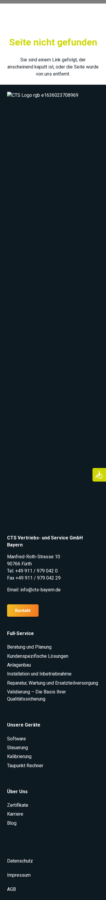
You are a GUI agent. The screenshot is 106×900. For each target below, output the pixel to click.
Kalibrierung (19, 756)
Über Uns (17, 791)
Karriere (15, 814)
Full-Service (20, 633)
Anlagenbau (19, 665)
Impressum (19, 875)
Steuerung (17, 747)
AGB (11, 889)
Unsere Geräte (23, 725)
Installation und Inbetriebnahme (39, 674)
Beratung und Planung (29, 647)
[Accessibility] (99, 475)
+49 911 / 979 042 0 (36, 571)
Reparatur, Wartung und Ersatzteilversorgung (52, 683)
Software (16, 739)
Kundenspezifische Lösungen (37, 656)
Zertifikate (17, 805)
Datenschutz (20, 861)
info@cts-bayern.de (40, 590)
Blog (11, 823)
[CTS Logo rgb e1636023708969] (53, 313)
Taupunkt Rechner (25, 765)
